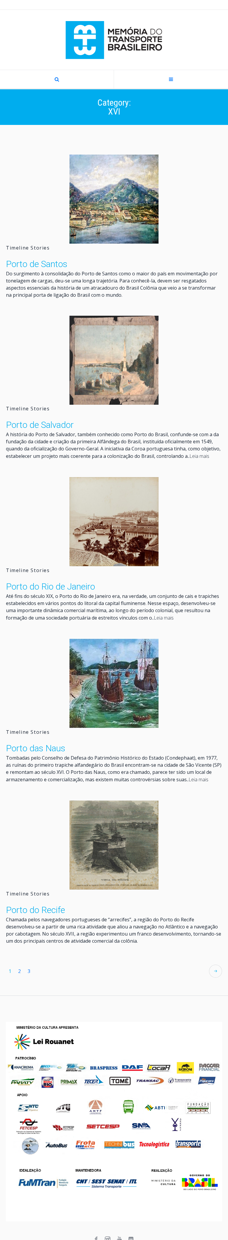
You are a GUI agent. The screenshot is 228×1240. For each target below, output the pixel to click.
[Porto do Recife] (114, 845)
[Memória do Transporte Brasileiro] (114, 39)
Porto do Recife (35, 910)
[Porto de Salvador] (114, 360)
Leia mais (199, 456)
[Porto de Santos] (114, 199)
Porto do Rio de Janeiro (50, 586)
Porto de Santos (36, 264)
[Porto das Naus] (114, 683)
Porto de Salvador (40, 425)
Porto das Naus (35, 748)
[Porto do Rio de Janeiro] (114, 521)
